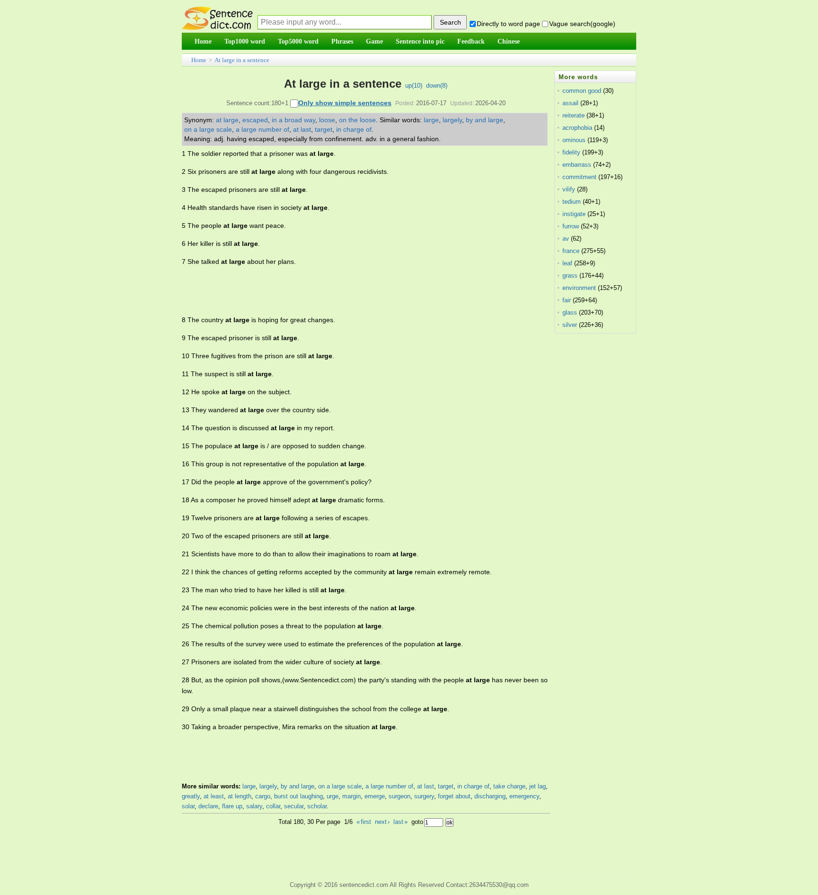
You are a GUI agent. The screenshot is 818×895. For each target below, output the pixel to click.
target (323, 129)
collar (273, 806)
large (431, 120)
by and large (484, 120)
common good (581, 90)
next (382, 821)
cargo (262, 796)
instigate (574, 213)
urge (332, 796)
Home (198, 59)
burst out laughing (298, 796)
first (363, 821)
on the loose (357, 120)
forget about (454, 796)
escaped (255, 120)
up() (413, 85)
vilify (568, 189)
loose (327, 120)
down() (436, 85)
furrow (570, 226)
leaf (567, 263)
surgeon (399, 796)
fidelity (571, 152)
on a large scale (208, 129)
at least (214, 796)
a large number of (262, 129)
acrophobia (577, 127)
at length (239, 796)
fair (566, 300)
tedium (571, 201)
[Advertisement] (354, 291)
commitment (579, 177)
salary (254, 806)
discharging (490, 796)
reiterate (573, 115)
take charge (509, 786)
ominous (574, 140)
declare (208, 806)
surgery (424, 796)
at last (302, 129)
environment (579, 287)
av (565, 238)
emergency (524, 796)
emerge (375, 796)
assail (570, 103)
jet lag (537, 786)
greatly (191, 796)
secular (293, 806)
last (400, 821)
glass (569, 312)
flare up (232, 806)
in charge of (354, 129)
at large (227, 120)
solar (188, 806)
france (570, 250)
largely (452, 120)
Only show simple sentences (344, 103)
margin (351, 796)
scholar (317, 806)
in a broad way (293, 120)
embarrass (576, 164)
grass (570, 275)
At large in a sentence (241, 59)
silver (569, 324)
